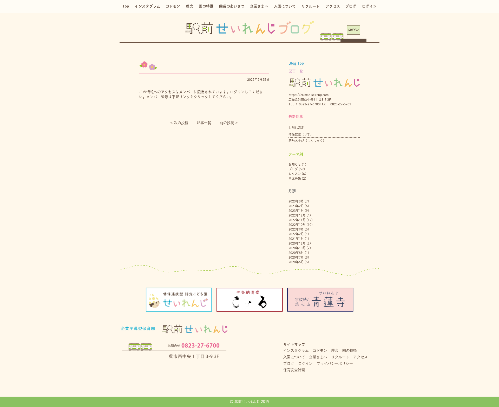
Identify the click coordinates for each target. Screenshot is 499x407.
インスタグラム (147, 6)
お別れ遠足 (296, 127)
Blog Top (296, 63)
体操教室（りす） (300, 134)
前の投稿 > (229, 123)
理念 (189, 6)
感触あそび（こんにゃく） (307, 140)
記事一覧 (204, 123)
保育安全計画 (294, 370)
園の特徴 (206, 6)
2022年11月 (297, 219)
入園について (285, 6)
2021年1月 (296, 238)
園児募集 (294, 178)
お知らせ (294, 164)
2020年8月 (296, 252)
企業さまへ (259, 6)
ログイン (369, 6)
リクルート (310, 6)
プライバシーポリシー (335, 363)
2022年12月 (297, 215)
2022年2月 (296, 233)
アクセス (332, 6)
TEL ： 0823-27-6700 (304, 104)
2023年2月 (296, 205)
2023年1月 (296, 210)
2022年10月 (297, 224)
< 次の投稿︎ (179, 123)
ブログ (350, 6)
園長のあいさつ (232, 6)
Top (125, 6)
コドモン (173, 6)
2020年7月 (296, 257)
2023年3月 (296, 201)
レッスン (294, 173)
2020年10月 (297, 247)
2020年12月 (297, 243)
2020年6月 (296, 261)
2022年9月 (296, 229)
